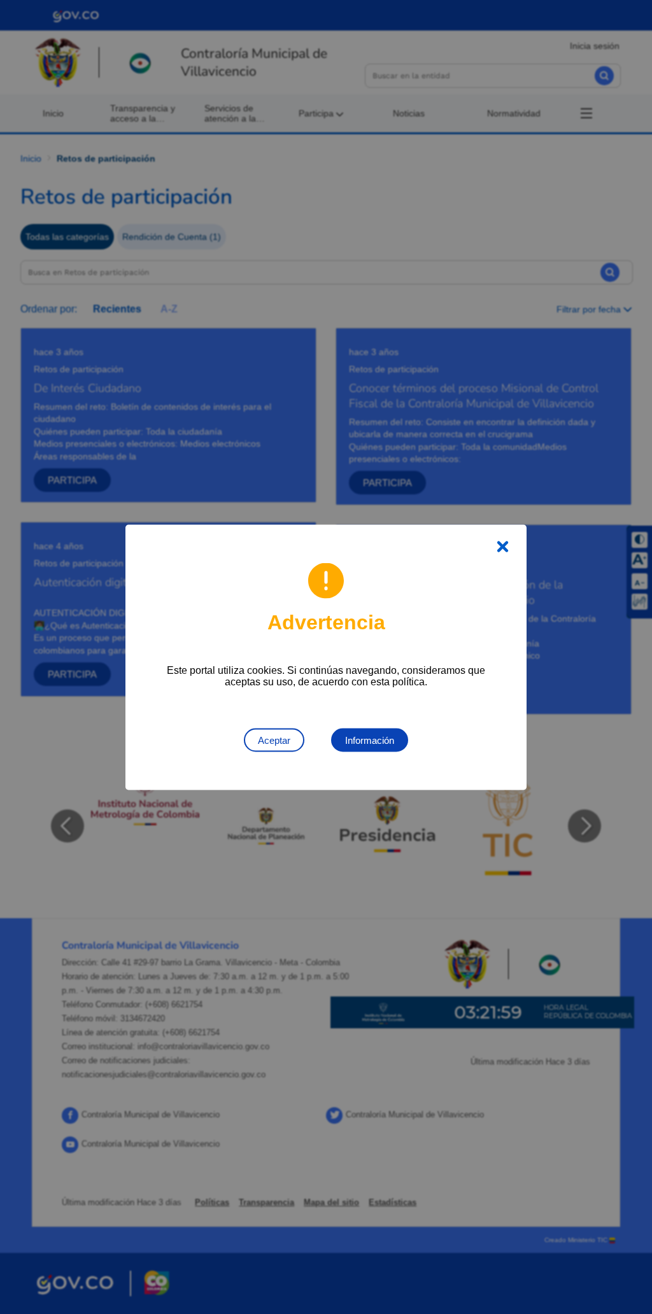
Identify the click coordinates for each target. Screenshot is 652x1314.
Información (369, 739)
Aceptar (274, 739)
